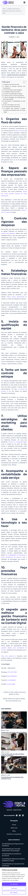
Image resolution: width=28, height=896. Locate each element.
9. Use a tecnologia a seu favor (11, 104)
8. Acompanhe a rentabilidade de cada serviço (14, 101)
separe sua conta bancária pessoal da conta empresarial (14, 193)
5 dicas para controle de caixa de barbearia (14, 732)
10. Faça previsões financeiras (12, 106)
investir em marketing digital (17, 442)
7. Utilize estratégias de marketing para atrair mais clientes (14, 98)
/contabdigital (11, 680)
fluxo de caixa (19, 130)
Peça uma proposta (7, 656)
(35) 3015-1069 (12, 672)
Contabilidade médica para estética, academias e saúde (13, 859)
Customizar (14, 888)
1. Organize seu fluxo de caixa (11, 84)
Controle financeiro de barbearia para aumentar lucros (12, 777)
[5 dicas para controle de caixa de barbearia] (14, 720)
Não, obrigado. (14, 892)
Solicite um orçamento (14, 834)
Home (14, 825)
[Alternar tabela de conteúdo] (23, 82)
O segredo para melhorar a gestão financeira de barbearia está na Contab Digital (14, 110)
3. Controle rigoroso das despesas (12, 90)
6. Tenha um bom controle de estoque (13, 95)
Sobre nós (14, 828)
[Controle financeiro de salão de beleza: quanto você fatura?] (14, 741)
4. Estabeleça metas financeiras (11, 91)
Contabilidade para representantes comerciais (13, 864)
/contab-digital (10, 684)
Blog (14, 831)
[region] (14, 881)
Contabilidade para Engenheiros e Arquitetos (13, 844)
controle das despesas (8, 233)
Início (4, 9)
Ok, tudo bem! (14, 884)
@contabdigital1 (12, 676)
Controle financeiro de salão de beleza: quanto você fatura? (12, 754)
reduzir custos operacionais (15, 296)
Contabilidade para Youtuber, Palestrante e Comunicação (11, 849)
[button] (24, 2)
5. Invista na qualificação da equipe (12, 93)
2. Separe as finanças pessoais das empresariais (14, 87)
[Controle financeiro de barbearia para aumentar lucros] (14, 765)
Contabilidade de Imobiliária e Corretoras (11, 854)
